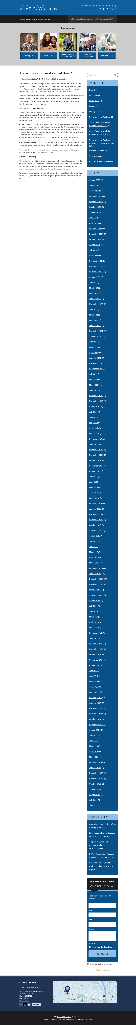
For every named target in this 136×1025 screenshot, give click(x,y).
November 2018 (96, 455)
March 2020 (94, 385)
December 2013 (96, 773)
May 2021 (93, 347)
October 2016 (95, 590)
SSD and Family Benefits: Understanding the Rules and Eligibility (102, 866)
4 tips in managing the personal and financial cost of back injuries (101, 845)
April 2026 (93, 191)
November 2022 (96, 304)
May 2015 (93, 681)
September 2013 (96, 789)
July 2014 (93, 735)
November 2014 (96, 714)
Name (90, 901)
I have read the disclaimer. (102, 947)
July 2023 (93, 282)
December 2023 (96, 266)
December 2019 (96, 396)
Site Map (53, 1019)
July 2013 (93, 800)
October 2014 (95, 719)
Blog (45, 19)
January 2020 (95, 390)
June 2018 (93, 482)
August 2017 (94, 536)
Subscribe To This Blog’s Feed (101, 964)
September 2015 (96, 660)
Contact (51, 19)
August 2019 (94, 407)
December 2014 (96, 708)
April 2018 (93, 493)
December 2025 (96, 202)
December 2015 (96, 644)
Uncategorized (62, 79)
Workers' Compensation (99, 161)
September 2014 (96, 725)
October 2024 (95, 239)
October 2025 (95, 207)
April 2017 (93, 557)
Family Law (94, 101)
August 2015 (94, 665)
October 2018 (95, 460)
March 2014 (94, 757)
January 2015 (95, 703)
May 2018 (93, 487)
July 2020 (93, 374)
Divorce (92, 95)
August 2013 (94, 795)
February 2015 (95, 698)
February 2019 (95, 439)
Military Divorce (95, 112)
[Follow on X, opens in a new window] (25, 1004)
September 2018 (96, 466)
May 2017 (93, 552)
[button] (133, 1011)
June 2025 (93, 218)
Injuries (92, 106)
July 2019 (93, 412)
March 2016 (94, 628)
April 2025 (93, 223)
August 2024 (94, 245)
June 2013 (93, 805)
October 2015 (95, 654)
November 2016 (96, 584)
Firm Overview (37, 19)
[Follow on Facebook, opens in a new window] (21, 1004)
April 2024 (93, 256)
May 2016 (93, 617)
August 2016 (94, 601)
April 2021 (93, 353)
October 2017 (95, 525)
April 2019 (93, 428)
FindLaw (90, 1019)
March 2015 (94, 692)
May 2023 (93, 288)
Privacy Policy (61, 1019)
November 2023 (96, 272)
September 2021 (96, 336)
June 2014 (93, 741)
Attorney (27, 19)
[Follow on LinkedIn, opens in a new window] (29, 1004)
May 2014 (93, 746)
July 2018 (93, 477)
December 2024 (96, 234)
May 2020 (93, 380)
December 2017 (96, 514)
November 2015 (96, 649)
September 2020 (96, 369)
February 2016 (95, 633)
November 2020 (96, 363)
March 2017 (94, 563)
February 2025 (95, 229)
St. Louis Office (24, 1001)
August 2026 (94, 180)
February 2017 (95, 568)
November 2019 (96, 401)
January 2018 (95, 509)
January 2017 (95, 574)
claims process (44, 161)
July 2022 (93, 309)
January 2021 (95, 358)
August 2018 (94, 471)
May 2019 (93, 423)
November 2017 (96, 520)
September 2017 (96, 530)
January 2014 (95, 768)
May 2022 (93, 315)
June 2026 (93, 185)
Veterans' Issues (96, 156)
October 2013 (95, 784)
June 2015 (93, 676)
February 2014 (95, 762)
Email (91, 910)
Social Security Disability (99, 117)
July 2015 (93, 671)
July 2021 (93, 342)
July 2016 (93, 606)
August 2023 (94, 277)
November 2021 (96, 331)
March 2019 (94, 433)
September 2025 (96, 212)
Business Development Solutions (76, 1019)
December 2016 (96, 579)
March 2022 (94, 320)
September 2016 (96, 595)
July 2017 (93, 541)
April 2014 (93, 752)
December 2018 (96, 450)
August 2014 (94, 730)
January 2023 (95, 299)
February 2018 (95, 504)
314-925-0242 (108, 9)
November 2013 (96, 779)
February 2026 (95, 196)
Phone (90, 919)
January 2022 (95, 326)
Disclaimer (92, 943)
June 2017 (93, 547)
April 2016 (93, 622)
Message (91, 929)
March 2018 (94, 498)
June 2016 (93, 611)
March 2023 (94, 293)
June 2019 (93, 417)
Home (22, 19)
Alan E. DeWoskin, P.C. (36, 79)
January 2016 (95, 638)
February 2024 (95, 261)
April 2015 (93, 687)
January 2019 (95, 444)
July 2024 (93, 250)
